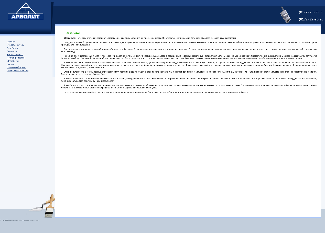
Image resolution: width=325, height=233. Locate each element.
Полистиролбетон (16, 58)
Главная (11, 42)
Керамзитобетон (15, 54)
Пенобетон (12, 48)
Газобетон (12, 51)
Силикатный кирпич (16, 67)
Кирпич (10, 64)
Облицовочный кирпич (17, 70)
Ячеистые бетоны (15, 45)
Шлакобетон (13, 61)
